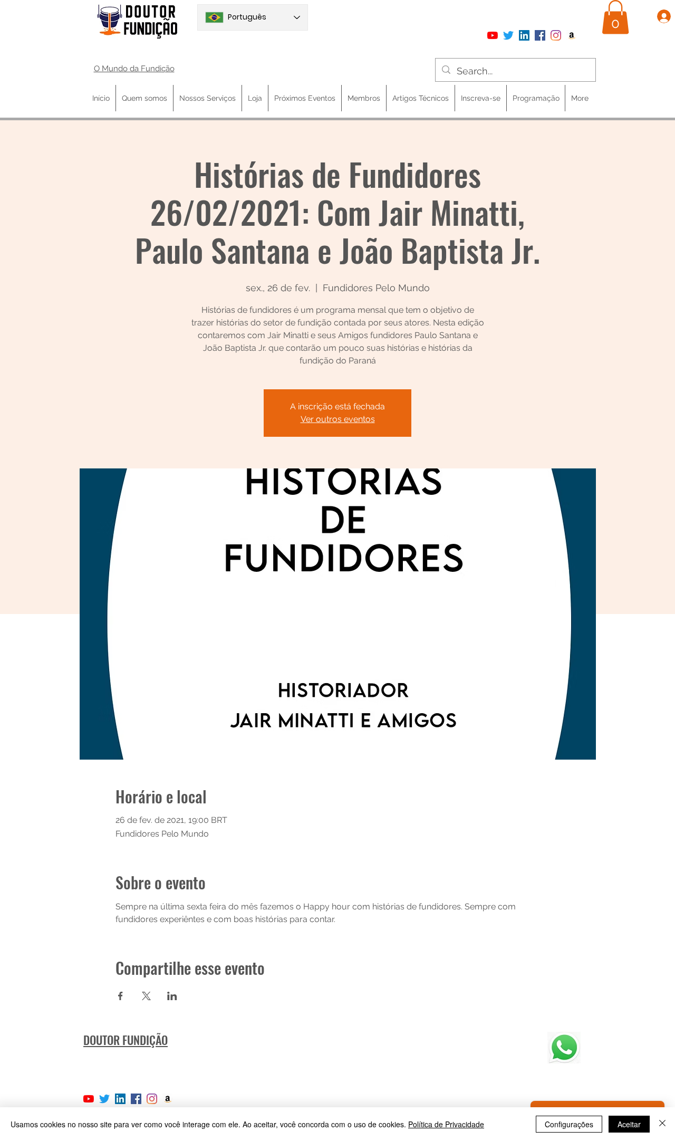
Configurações (569, 1124)
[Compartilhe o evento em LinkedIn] (172, 996)
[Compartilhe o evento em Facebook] (120, 996)
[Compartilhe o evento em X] (146, 996)
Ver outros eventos (338, 419)
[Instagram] (556, 35)
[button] (615, 17)
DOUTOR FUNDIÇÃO (125, 1039)
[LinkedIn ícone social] (524, 35)
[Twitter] (508, 35)
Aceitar (629, 1124)
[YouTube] (492, 35)
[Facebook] (540, 35)
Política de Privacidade (446, 1124)
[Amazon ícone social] (571, 35)
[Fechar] (662, 1124)
